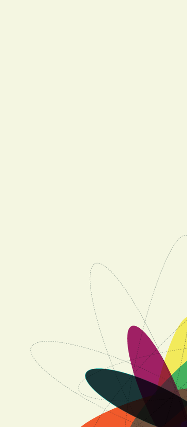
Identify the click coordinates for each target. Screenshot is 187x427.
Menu (93, 130)
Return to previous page (97, 370)
